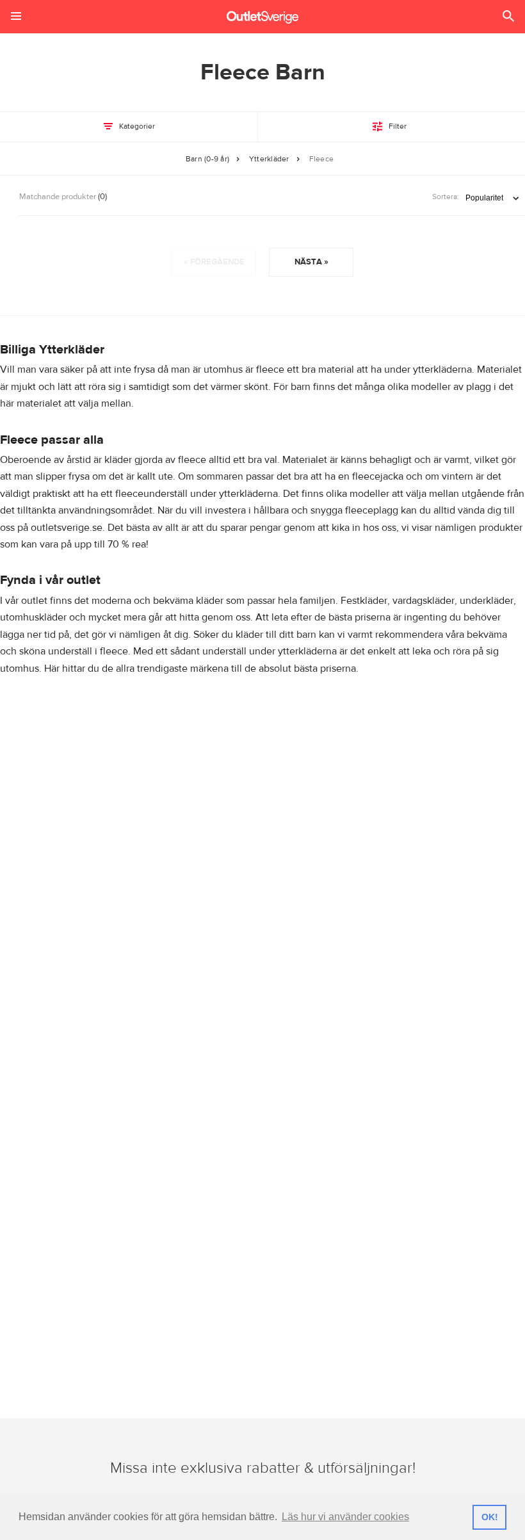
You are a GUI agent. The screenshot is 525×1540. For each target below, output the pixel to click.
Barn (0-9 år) (207, 159)
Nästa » (311, 262)
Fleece (321, 159)
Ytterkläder (269, 159)
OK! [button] (489, 1517)
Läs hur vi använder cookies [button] (345, 1516)
